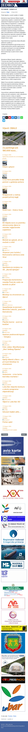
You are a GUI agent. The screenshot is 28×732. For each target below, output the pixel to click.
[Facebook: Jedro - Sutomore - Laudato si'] (3, 117)
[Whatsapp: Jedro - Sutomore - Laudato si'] (21, 117)
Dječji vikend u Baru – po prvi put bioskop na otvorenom (12, 361)
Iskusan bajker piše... (11, 412)
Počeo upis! (7, 422)
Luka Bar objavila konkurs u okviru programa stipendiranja (13, 389)
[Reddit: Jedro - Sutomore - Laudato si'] (18, 117)
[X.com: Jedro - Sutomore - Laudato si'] (6, 117)
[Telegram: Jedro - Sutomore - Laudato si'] (3, 120)
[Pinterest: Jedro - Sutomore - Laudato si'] (9, 117)
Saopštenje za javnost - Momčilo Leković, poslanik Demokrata (13, 309)
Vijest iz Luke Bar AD (11, 402)
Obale (7, 12)
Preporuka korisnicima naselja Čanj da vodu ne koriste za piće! (12, 282)
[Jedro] (9, 5)
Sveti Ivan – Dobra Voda (12, 210)
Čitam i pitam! (8, 167)
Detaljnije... (5, 160)
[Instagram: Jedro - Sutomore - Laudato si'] (15, 117)
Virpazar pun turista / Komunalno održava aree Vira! (13, 254)
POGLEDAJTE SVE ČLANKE (9, 430)
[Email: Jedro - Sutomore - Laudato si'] (12, 117)
